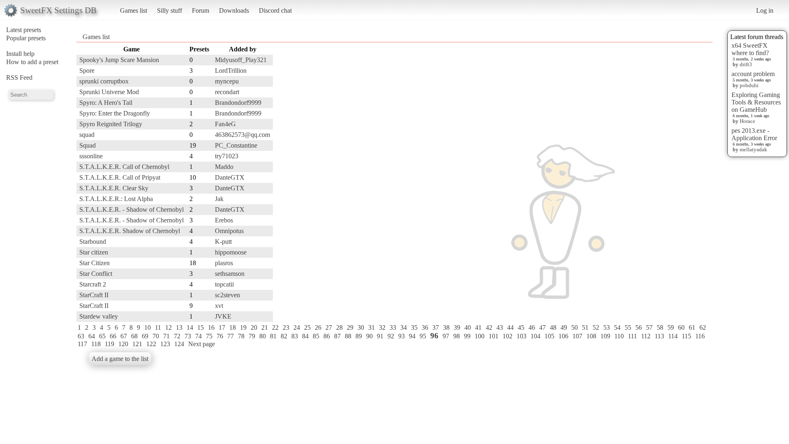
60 (681, 327)
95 (423, 336)
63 (81, 336)
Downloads (234, 10)
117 (82, 343)
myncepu (227, 81)
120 (123, 343)
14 (190, 327)
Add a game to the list (120, 358)
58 (660, 327)
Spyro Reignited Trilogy (110, 123)
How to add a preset (32, 61)
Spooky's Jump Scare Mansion (119, 59)
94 (412, 336)
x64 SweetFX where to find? (750, 49)
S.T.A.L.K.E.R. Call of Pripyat (119, 177)
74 (198, 336)
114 (673, 336)
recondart (227, 91)
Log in (764, 10)
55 (628, 327)
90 (369, 336)
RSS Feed (19, 77)
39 (457, 327)
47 (542, 327)
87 (337, 336)
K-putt (223, 241)
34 (403, 327)
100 (479, 336)
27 (328, 327)
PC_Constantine (236, 145)
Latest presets (23, 29)
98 (456, 336)
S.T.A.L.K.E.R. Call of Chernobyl (124, 166)
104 (535, 336)
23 (286, 327)
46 (531, 327)
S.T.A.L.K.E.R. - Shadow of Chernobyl (131, 209)
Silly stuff (169, 10)
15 (200, 327)
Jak (219, 198)
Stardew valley (98, 316)
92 (391, 336)
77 (230, 336)
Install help (20, 53)
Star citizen (93, 252)
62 (702, 327)
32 (382, 327)
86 (326, 336)
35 (414, 327)
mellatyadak (753, 149)
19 (243, 327)
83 (294, 336)
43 (499, 327)
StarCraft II (93, 294)
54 (617, 327)
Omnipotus (229, 230)
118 (96, 343)
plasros (224, 262)
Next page (201, 343)
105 (549, 336)
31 (371, 327)
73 (188, 336)
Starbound (92, 241)
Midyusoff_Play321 (241, 59)
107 (577, 336)
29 (350, 327)
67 (123, 336)
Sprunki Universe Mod (109, 91)
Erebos (224, 220)
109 (605, 336)
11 (158, 327)
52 (596, 327)
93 (401, 336)
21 (264, 327)
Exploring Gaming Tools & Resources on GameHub (756, 102)
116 (700, 336)
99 (467, 336)
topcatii (224, 284)
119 (109, 343)
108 (591, 336)
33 (393, 327)
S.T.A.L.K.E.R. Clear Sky (113, 188)
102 (507, 336)
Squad (87, 145)
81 (273, 336)
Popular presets (26, 38)
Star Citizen (94, 262)
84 (305, 336)
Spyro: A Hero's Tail (105, 102)
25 (307, 327)
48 (553, 327)
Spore (87, 70)
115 (686, 336)
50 (574, 327)
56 (638, 327)
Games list (133, 10)
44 (510, 327)
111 (632, 336)
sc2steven (227, 294)
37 (435, 327)
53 (606, 327)
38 (446, 327)
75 (209, 336)
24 (296, 327)
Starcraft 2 (92, 284)
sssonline (91, 156)
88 (348, 336)
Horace (747, 121)
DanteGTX (230, 177)
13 (179, 327)
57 (649, 327)
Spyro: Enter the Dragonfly (114, 113)
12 (168, 327)
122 (151, 343)
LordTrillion (231, 70)
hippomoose (231, 252)
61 (692, 327)
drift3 (746, 64)
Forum (200, 10)
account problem (753, 73)
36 (425, 327)
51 (585, 327)
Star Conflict (95, 273)
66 (113, 336)
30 (361, 327)
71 (166, 336)
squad (87, 134)
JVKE (223, 316)
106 (563, 336)
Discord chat (275, 10)
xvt (219, 305)
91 (380, 336)
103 (521, 336)
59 (670, 327)
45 (521, 327)
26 (318, 327)
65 (102, 336)
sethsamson (230, 273)
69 (145, 336)
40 (467, 327)
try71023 (226, 156)
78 (241, 336)
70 (155, 336)
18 (232, 327)
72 (177, 336)
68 (134, 336)
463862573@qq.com (242, 134)
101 (493, 336)
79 (252, 336)
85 (316, 336)
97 (446, 336)
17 (222, 327)
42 (489, 327)
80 (262, 336)
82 (284, 336)
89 (358, 336)
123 (165, 343)
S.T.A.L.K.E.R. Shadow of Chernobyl (129, 230)
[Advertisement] (680, 167)
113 (659, 336)
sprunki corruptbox (104, 81)
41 (478, 327)
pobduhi (749, 85)
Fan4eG (225, 123)
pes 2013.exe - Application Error (754, 134)
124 (179, 343)
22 (275, 327)
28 (339, 327)
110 (619, 336)
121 (137, 343)
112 (646, 336)
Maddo (224, 166)
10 (147, 327)
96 (434, 335)
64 (91, 336)
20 (254, 327)
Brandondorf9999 (238, 102)
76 (220, 336)
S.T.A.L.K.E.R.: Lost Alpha (116, 198)
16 (211, 327)
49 (564, 327)
